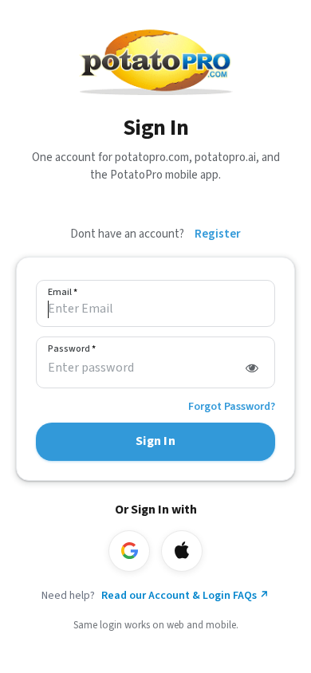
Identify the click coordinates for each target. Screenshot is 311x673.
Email (62, 292)
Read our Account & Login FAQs (185, 596)
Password (72, 349)
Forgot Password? (231, 407)
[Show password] (252, 368)
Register (218, 234)
